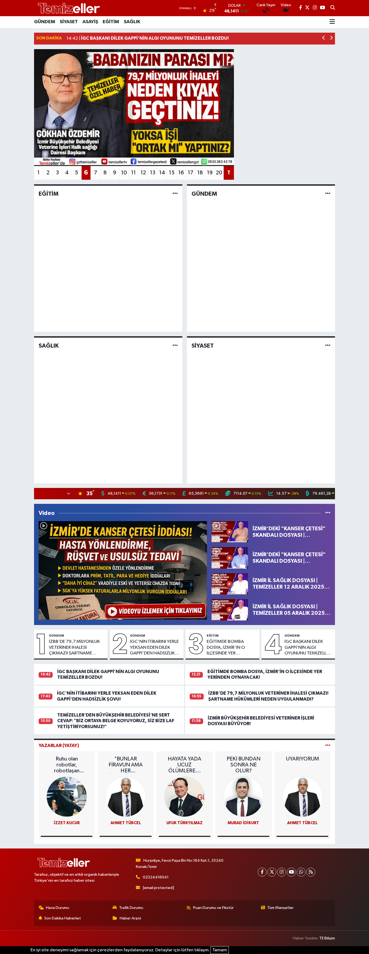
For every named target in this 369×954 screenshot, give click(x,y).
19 (210, 172)
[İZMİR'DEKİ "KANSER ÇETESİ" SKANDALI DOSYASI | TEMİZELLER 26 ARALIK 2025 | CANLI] (230, 531)
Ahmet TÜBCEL (125, 823)
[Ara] (332, 8)
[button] (323, 38)
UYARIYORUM (302, 759)
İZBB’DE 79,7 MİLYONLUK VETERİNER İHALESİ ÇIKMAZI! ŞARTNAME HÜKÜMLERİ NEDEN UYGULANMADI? (74, 647)
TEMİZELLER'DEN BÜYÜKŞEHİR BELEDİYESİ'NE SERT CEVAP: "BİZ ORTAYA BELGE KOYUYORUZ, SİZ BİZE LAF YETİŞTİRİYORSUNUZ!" (115, 721)
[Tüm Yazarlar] (327, 745)
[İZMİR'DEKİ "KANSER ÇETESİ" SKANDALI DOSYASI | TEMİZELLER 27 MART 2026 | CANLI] (123, 570)
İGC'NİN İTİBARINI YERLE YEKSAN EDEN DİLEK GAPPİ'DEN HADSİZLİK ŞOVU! (154, 647)
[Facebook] (262, 872)
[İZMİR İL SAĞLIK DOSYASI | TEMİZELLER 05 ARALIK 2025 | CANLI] (230, 609)
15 (172, 172)
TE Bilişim (327, 938)
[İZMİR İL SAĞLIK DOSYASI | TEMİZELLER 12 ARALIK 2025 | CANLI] (230, 583)
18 (200, 172)
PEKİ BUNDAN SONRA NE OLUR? (243, 764)
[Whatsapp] (301, 872)
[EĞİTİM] (175, 194)
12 (143, 172)
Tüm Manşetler (280, 908)
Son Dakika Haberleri (62, 918)
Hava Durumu (57, 908)
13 (152, 172)
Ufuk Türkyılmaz (184, 823)
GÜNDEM (44, 21)
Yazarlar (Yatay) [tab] (59, 745)
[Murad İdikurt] (243, 796)
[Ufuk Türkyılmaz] (184, 796)
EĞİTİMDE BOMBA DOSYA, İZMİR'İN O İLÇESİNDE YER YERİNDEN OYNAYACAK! (231, 647)
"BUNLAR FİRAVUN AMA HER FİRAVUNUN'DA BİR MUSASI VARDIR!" (126, 765)
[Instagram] (281, 872)
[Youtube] (291, 872)
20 (219, 172)
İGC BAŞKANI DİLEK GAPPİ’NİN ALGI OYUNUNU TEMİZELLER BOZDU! (307, 647)
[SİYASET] (327, 345)
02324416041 (156, 877)
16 (181, 172)
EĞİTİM (111, 21)
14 (162, 172)
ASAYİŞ (90, 21)
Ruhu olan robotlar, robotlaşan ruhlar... (66, 765)
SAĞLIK (132, 21)
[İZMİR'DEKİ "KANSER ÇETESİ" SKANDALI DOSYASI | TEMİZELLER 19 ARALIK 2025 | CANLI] (230, 557)
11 (133, 172)
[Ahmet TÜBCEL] (125, 796)
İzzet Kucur (67, 823)
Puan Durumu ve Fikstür (213, 908)
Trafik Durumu (131, 908)
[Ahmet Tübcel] (302, 796)
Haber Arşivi (130, 918)
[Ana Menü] (332, 22)
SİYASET (69, 21)
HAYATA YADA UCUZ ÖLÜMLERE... (184, 764)
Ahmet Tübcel (302, 823)
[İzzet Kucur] (66, 796)
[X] (271, 872)
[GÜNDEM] (327, 194)
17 (190, 172)
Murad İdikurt (243, 823)
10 (124, 172)
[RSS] (310, 872)
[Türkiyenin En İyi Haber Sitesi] (68, 8)
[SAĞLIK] (175, 345)
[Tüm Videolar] (327, 513)
